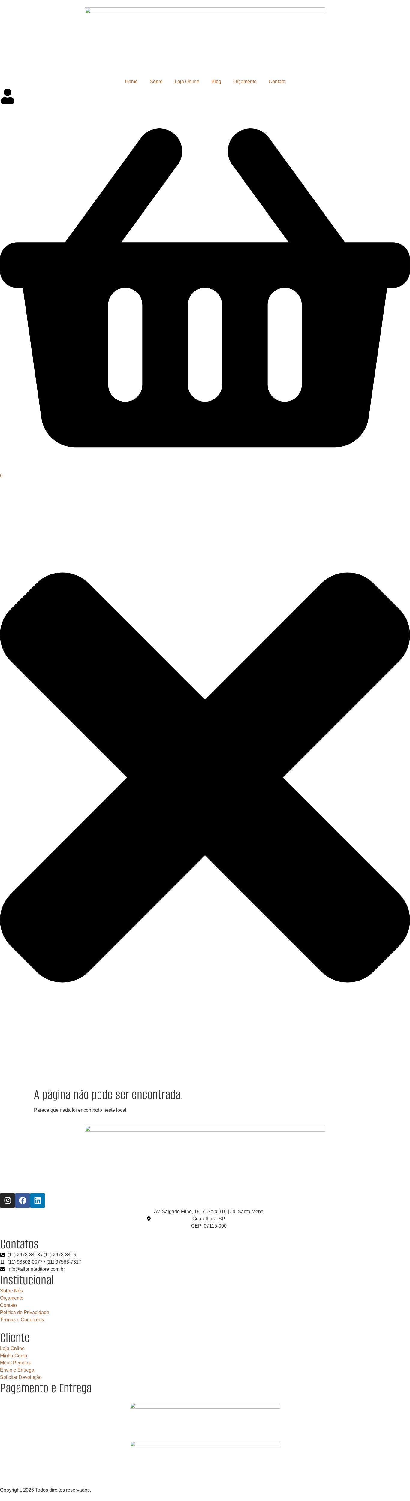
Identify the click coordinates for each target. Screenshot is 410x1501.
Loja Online (187, 81)
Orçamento (245, 81)
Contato (277, 81)
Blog (216, 81)
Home (131, 81)
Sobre (156, 81)
